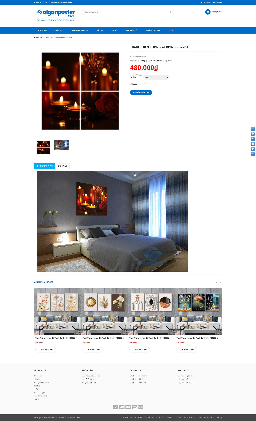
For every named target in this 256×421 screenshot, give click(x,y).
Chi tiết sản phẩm (45, 166)
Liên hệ (170, 30)
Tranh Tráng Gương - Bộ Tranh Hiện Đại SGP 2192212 (197, 338)
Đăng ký (218, 2)
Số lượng (133, 84)
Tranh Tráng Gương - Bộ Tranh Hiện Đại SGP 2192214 (103, 338)
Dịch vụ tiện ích (183, 379)
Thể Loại (99, 30)
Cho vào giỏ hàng (141, 92)
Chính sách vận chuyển (138, 376)
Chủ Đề (114, 30)
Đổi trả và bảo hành (89, 379)
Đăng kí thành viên (89, 383)
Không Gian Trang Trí (79, 30)
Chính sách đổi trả (136, 379)
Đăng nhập (206, 2)
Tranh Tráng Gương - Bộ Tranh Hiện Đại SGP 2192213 (150, 338)
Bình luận (62, 166)
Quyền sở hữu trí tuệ (185, 383)
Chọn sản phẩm (46, 350)
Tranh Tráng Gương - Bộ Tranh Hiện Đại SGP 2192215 (56, 338)
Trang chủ (42, 30)
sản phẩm (216, 12)
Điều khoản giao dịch (186, 376)
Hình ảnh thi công (152, 30)
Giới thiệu (59, 30)
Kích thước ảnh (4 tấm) (136, 76)
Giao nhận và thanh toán (91, 376)
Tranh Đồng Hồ (131, 30)
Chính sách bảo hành (138, 383)
